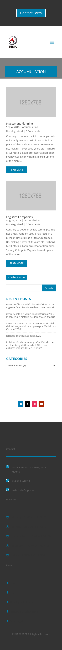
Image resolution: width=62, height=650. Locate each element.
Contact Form (31, 13)
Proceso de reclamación (24, 611)
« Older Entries (16, 277)
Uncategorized (14, 131)
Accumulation (30, 127)
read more (17, 169)
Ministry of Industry (21, 602)
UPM (12, 583)
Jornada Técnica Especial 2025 (23, 335)
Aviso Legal (16, 621)
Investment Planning (19, 124)
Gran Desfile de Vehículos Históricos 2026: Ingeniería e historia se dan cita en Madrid (30, 306)
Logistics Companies (19, 217)
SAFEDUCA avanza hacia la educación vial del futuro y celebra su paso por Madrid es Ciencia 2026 (31, 326)
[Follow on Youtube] (41, 404)
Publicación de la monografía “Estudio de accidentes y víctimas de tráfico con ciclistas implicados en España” (30, 345)
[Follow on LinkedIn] (20, 404)
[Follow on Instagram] (34, 404)
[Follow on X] (27, 404)
